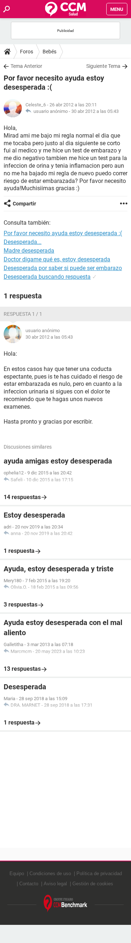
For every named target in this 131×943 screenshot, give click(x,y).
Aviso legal (55, 883)
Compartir (24, 204)
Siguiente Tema (103, 66)
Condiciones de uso (50, 873)
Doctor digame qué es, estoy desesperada (57, 259)
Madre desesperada (29, 250)
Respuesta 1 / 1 (23, 314)
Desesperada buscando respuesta (47, 276)
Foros (26, 51)
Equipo (16, 873)
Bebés (49, 51)
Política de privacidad (99, 873)
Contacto (28, 883)
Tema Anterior (26, 66)
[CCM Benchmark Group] (65, 904)
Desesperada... (22, 241)
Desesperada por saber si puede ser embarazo (63, 268)
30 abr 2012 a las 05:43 (95, 111)
